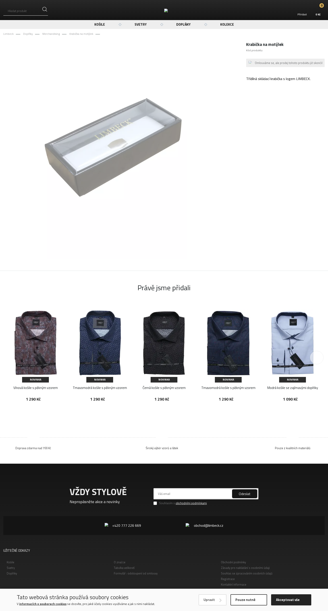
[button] (317, 357)
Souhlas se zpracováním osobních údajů (246, 573)
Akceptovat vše (288, 599)
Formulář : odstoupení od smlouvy (136, 573)
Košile (99, 24)
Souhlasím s (183, 503)
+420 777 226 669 (126, 525)
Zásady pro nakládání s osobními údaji (245, 568)
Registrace (228, 579)
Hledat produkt (17, 11)
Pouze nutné (245, 599)
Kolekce (227, 24)
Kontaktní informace (233, 584)
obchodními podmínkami (191, 503)
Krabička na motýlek (81, 34)
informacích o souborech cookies (42, 603)
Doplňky (183, 24)
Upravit (209, 599)
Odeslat (245, 493)
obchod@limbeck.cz (208, 525)
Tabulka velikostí (124, 568)
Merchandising (51, 34)
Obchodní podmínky (233, 562)
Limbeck (8, 34)
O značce (119, 562)
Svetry (141, 24)
